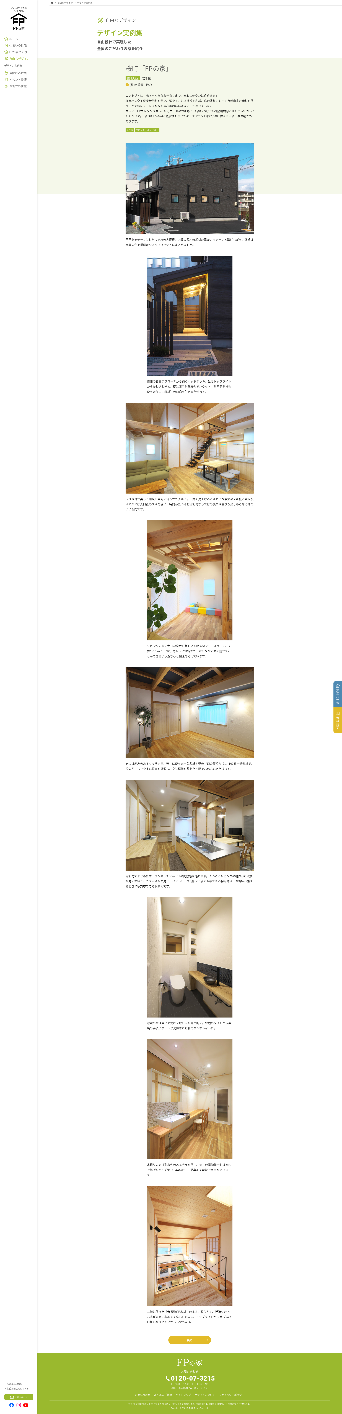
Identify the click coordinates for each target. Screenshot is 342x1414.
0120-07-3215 (193, 1378)
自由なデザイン (19, 58)
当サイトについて (205, 1394)
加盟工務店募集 (14, 1383)
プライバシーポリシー (231, 1394)
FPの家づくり (18, 52)
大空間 (130, 129)
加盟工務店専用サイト (18, 1388)
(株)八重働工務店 (141, 84)
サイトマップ (183, 1394)
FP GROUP (186, 1408)
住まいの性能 (18, 45)
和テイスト (152, 129)
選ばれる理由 (18, 73)
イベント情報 (18, 79)
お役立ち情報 (18, 86)
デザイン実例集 (13, 65)
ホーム (13, 39)
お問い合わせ (142, 1394)
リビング (140, 129)
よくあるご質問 (163, 1394)
